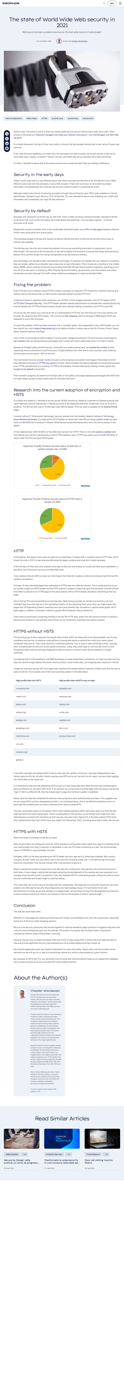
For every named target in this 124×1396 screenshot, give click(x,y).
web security (88, 118)
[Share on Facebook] (7, 148)
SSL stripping (71, 316)
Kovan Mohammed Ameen (25, 419)
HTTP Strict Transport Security (28, 303)
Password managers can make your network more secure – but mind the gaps (70, 135)
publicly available (103, 432)
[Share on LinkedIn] (7, 143)
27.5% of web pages (93, 229)
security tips (73, 118)
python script (103, 419)
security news (57, 118)
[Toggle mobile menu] (120, 3)
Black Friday (32, 118)
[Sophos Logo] (10, 3)
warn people (19, 341)
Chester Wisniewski (79, 41)
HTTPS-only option (47, 363)
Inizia (112, 3)
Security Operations (14, 118)
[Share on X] (7, 138)
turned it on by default (23, 369)
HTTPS (44, 118)
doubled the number (98, 347)
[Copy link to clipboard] (7, 134)
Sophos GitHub (110, 407)
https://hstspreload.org (45, 328)
